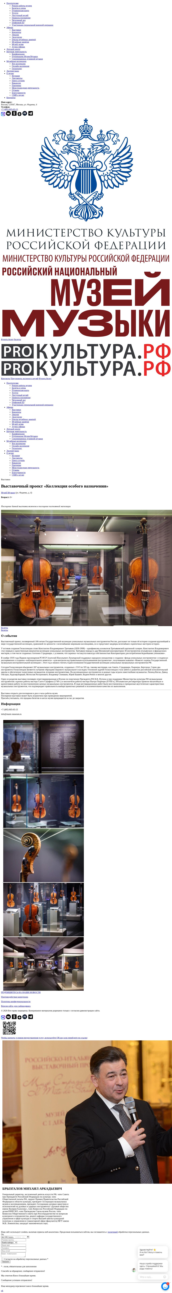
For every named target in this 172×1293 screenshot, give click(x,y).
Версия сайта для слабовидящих (16, 1006)
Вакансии (16, 83)
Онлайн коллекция (20, 66)
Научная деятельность (16, 51)
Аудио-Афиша (18, 47)
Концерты (16, 32)
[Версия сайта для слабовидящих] (54, 378)
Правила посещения (21, 18)
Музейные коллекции (16, 61)
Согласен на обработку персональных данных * (26, 1259)
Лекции (15, 35)
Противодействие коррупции (14, 997)
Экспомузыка (12, 71)
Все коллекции (19, 64)
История (16, 76)
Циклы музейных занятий (24, 39)
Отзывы (15, 90)
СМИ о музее (18, 95)
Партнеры (16, 85)
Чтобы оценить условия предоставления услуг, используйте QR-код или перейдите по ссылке (44, 1038)
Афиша (9, 27)
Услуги (15, 13)
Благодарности (19, 93)
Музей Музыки (8, 493)
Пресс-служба (18, 81)
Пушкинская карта (20, 10)
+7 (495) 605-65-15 (9, 109)
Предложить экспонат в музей (24, 378)
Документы (17, 78)
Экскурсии (17, 37)
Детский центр (13, 49)
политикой (113, 1232)
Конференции (18, 54)
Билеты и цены (19, 8)
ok (2, 1291)
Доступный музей (20, 15)
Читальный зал (19, 20)
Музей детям (18, 44)
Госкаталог (17, 68)
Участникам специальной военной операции (32, 25)
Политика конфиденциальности (16, 1001)
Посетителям (12, 3)
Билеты (17, 339)
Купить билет (7, 339)
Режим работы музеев (22, 6)
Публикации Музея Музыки (25, 56)
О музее (10, 73)
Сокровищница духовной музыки (27, 59)
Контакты (10, 97)
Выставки (16, 30)
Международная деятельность (25, 88)
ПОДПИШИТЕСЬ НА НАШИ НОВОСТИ (21, 992)
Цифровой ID (18, 22)
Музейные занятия (20, 42)
